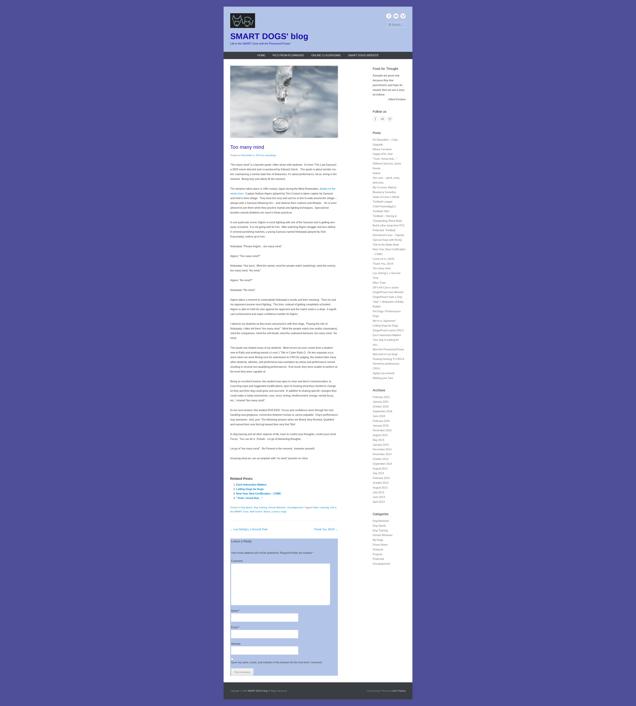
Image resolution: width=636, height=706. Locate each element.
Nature (377, 173)
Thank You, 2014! (326, 529)
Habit (315, 507)
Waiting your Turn (383, 378)
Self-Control (256, 511)
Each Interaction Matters (251, 484)
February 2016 (381, 421)
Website (236, 643)
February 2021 (381, 397)
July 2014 (378, 473)
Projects (377, 554)
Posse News (380, 544)
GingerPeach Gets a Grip (387, 297)
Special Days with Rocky (387, 239)
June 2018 (379, 416)
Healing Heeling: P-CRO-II (388, 359)
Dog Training (260, 507)
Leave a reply (279, 511)
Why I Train (379, 282)
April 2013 (379, 501)
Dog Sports (246, 507)
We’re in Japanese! (384, 320)
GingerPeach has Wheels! (388, 292)
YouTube (396, 16)
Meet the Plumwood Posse (388, 349)
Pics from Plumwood (288, 55)
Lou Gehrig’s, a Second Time (249, 529)
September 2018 (382, 411)
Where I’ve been (382, 149)
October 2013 (381, 482)
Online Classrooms (326, 55)
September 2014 (382, 463)
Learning (324, 507)
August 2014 (380, 468)
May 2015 (378, 440)
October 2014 (381, 459)
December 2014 (382, 449)
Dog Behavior (381, 520)
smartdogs (270, 155)
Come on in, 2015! (383, 259)
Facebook (389, 16)
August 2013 (380, 487)
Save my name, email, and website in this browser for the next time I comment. (276, 662)
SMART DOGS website (363, 55)
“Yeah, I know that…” (249, 498)
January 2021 (381, 401)
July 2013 (378, 492)
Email (235, 627)
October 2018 (381, 406)
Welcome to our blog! (385, 354)
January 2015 (381, 444)
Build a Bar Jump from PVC (389, 225)
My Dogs (378, 540)
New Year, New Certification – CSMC (258, 493)
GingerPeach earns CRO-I (388, 330)
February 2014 (381, 478)
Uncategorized (294, 507)
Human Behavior (277, 507)
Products (378, 549)
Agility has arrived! (383, 373)
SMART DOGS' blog (269, 36)
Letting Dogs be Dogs (250, 489)
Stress (267, 511)
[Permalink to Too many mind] (284, 102)
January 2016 (381, 425)
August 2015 (380, 435)
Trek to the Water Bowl (386, 244)
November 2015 (382, 430)
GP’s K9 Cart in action (386, 287)
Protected (378, 559)
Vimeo (403, 16)
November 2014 (382, 454)
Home (261, 55)
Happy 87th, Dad (383, 154)
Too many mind (247, 147)
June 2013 (379, 497)
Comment (236, 561)
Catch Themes (399, 691)
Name (235, 610)
